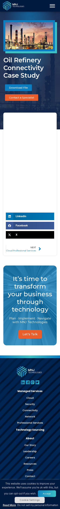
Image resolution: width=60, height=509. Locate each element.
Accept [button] (47, 493)
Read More (9, 505)
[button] (30, 216)
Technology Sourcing (30, 430)
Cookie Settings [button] (30, 500)
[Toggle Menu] (52, 6)
